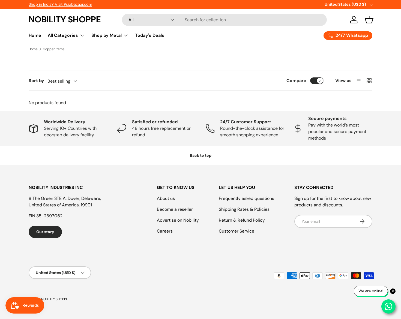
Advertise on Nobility (178, 220)
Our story (45, 231)
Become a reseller (175, 209)
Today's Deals (149, 35)
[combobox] (224, 20)
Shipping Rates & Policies (244, 209)
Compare (296, 80)
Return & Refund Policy (242, 220)
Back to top (200, 155)
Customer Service (236, 231)
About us (166, 198)
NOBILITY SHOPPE (54, 299)
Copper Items (53, 49)
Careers (165, 231)
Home (35, 35)
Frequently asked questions (246, 198)
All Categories (63, 35)
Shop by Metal (106, 35)
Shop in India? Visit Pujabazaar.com (60, 4)
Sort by (36, 80)
